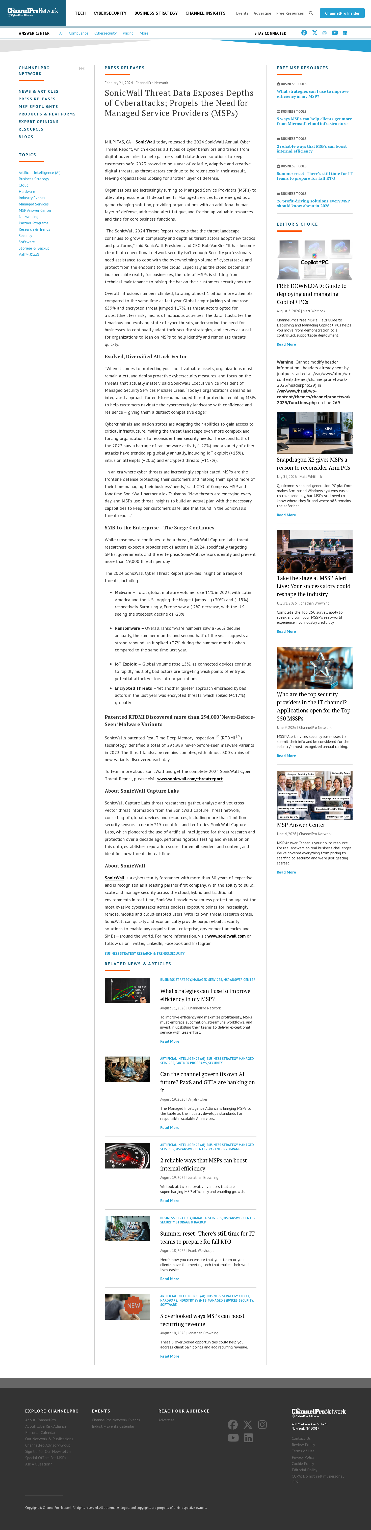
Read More (169, 1041)
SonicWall (145, 142)
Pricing (128, 33)
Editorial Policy (304, 1469)
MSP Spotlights (38, 106)
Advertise (262, 13)
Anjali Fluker (197, 1099)
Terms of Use (303, 1450)
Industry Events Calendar (113, 1426)
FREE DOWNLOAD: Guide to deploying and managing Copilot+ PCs (312, 294)
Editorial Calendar (40, 1432)
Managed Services (34, 203)
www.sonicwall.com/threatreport (190, 779)
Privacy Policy (303, 1457)
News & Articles (39, 91)
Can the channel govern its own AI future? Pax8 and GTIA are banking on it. (207, 1082)
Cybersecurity (110, 13)
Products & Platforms (47, 113)
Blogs (26, 136)
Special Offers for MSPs (45, 1457)
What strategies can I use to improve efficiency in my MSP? (313, 93)
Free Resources (290, 13)
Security (25, 235)
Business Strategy (156, 13)
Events (242, 13)
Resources (31, 129)
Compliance (78, 33)
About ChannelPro (40, 1419)
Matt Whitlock (314, 311)
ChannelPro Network (152, 82)
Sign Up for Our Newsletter (48, 1451)
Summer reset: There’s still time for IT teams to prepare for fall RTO (315, 176)
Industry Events (32, 197)
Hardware (27, 191)
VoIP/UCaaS (29, 254)
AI (61, 33)
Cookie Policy (303, 1463)
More (144, 33)
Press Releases (37, 98)
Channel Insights (206, 13)
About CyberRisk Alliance (46, 1426)
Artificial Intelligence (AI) (40, 172)
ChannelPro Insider (342, 13)
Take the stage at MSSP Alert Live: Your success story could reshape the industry (314, 586)
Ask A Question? (38, 1463)
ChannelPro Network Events (116, 1419)
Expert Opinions (39, 121)
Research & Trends (34, 229)
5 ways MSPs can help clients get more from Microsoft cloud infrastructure (314, 121)
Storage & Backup (34, 248)
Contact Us (301, 1438)
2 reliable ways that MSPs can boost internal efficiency (312, 148)
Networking (28, 216)
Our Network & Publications (49, 1438)
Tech (80, 13)
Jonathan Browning (203, 1177)
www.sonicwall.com (226, 936)
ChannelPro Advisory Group (47, 1445)
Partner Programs (33, 222)
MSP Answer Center (35, 210)
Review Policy (303, 1444)
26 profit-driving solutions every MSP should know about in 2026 (313, 203)
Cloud (24, 185)
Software (27, 241)
